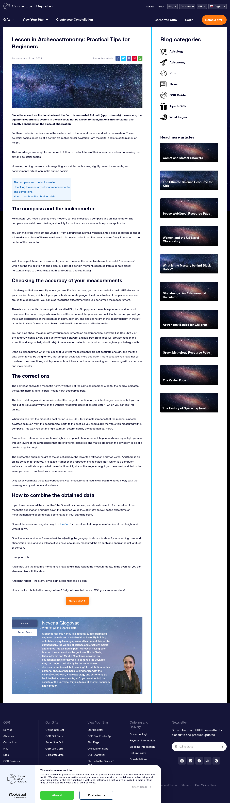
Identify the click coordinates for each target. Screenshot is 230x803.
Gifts (6, 19)
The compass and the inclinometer (35, 182)
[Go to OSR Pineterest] (216, 761)
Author (24, 623)
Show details (139, 786)
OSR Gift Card (54, 748)
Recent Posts (25, 632)
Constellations (138, 759)
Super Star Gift (54, 742)
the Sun (64, 523)
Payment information (142, 740)
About (161, 6)
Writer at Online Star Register (59, 627)
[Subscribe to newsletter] (222, 746)
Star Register (95, 729)
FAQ (5, 748)
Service (150, 6)
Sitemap (186, 784)
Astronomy (18, 58)
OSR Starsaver (96, 754)
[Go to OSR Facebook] (199, 761)
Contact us (10, 742)
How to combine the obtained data (34, 196)
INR (200, 6)
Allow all (57, 795)
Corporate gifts (54, 754)
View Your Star (33, 19)
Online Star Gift (54, 729)
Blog (170, 6)
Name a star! (214, 20)
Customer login (139, 734)
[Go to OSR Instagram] (182, 761)
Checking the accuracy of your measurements (42, 186)
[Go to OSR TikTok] (190, 761)
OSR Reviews (11, 761)
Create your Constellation (74, 19)
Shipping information (142, 746)
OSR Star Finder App (100, 736)
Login (189, 20)
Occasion (186, 6)
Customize (94, 795)
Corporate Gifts (166, 20)
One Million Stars (98, 748)
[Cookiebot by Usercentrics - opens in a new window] (17, 795)
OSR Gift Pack (54, 736)
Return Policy (138, 752)
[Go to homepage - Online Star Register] (28, 6)
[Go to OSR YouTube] (207, 761)
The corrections (23, 191)
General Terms (168, 784)
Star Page (93, 742)
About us (8, 736)
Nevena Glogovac (60, 623)
